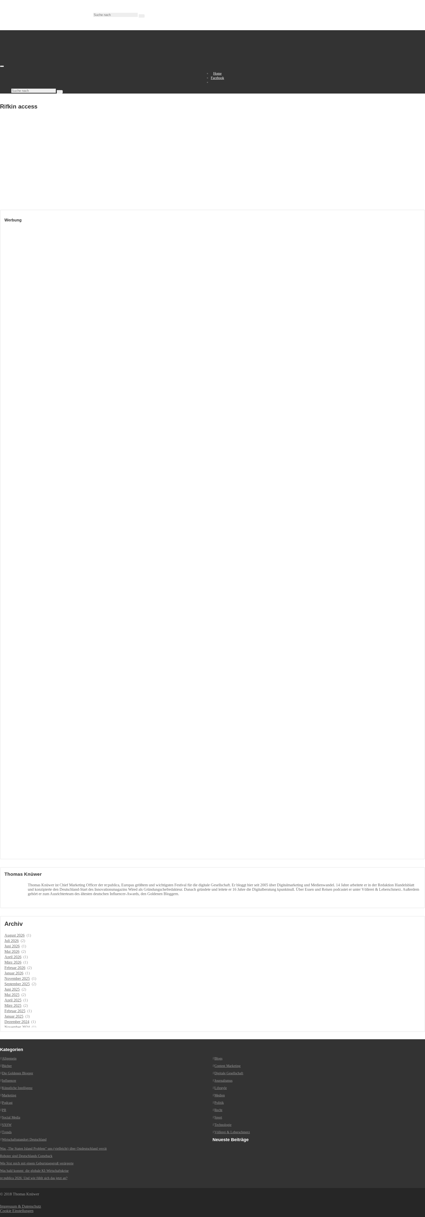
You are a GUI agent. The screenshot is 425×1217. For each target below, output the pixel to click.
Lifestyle (220, 1088)
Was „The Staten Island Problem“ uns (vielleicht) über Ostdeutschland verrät (53, 1148)
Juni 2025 (12, 989)
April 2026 (12, 957)
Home (217, 73)
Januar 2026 (13, 973)
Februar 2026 (14, 968)
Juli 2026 (11, 941)
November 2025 (17, 978)
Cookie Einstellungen (16, 1211)
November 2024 (17, 1027)
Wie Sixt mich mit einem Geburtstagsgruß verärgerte (37, 1163)
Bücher (7, 1066)
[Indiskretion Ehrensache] (51, 65)
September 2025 (17, 984)
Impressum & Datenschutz (20, 1206)
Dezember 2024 (16, 1022)
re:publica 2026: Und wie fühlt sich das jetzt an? (33, 1178)
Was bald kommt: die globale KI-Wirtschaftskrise (34, 1171)
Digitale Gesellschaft (228, 1073)
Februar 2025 (14, 1011)
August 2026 (14, 935)
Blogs (218, 1058)
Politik (219, 1103)
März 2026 (12, 962)
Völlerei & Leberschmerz (232, 1132)
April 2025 (12, 1000)
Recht (218, 1110)
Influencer (9, 1080)
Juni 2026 (12, 946)
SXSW (7, 1125)
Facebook (217, 78)
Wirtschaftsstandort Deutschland (24, 1139)
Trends (7, 1132)
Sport (218, 1117)
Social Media (11, 1117)
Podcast (7, 1103)
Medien (219, 1095)
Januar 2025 (13, 1016)
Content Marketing (227, 1066)
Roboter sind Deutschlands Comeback (26, 1156)
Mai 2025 (11, 995)
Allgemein (9, 1058)
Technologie (222, 1125)
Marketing (9, 1095)
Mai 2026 (11, 951)
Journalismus (223, 1080)
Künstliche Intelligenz (17, 1088)
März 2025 (12, 1005)
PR (4, 1110)
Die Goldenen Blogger (17, 1073)
